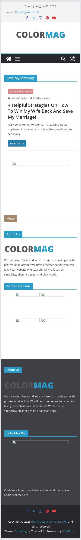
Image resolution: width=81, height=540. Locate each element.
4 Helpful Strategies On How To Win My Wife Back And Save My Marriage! (40, 111)
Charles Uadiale (41, 97)
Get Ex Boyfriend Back (20, 91)
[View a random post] (72, 58)
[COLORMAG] (29, 243)
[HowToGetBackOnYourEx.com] (8, 58)
